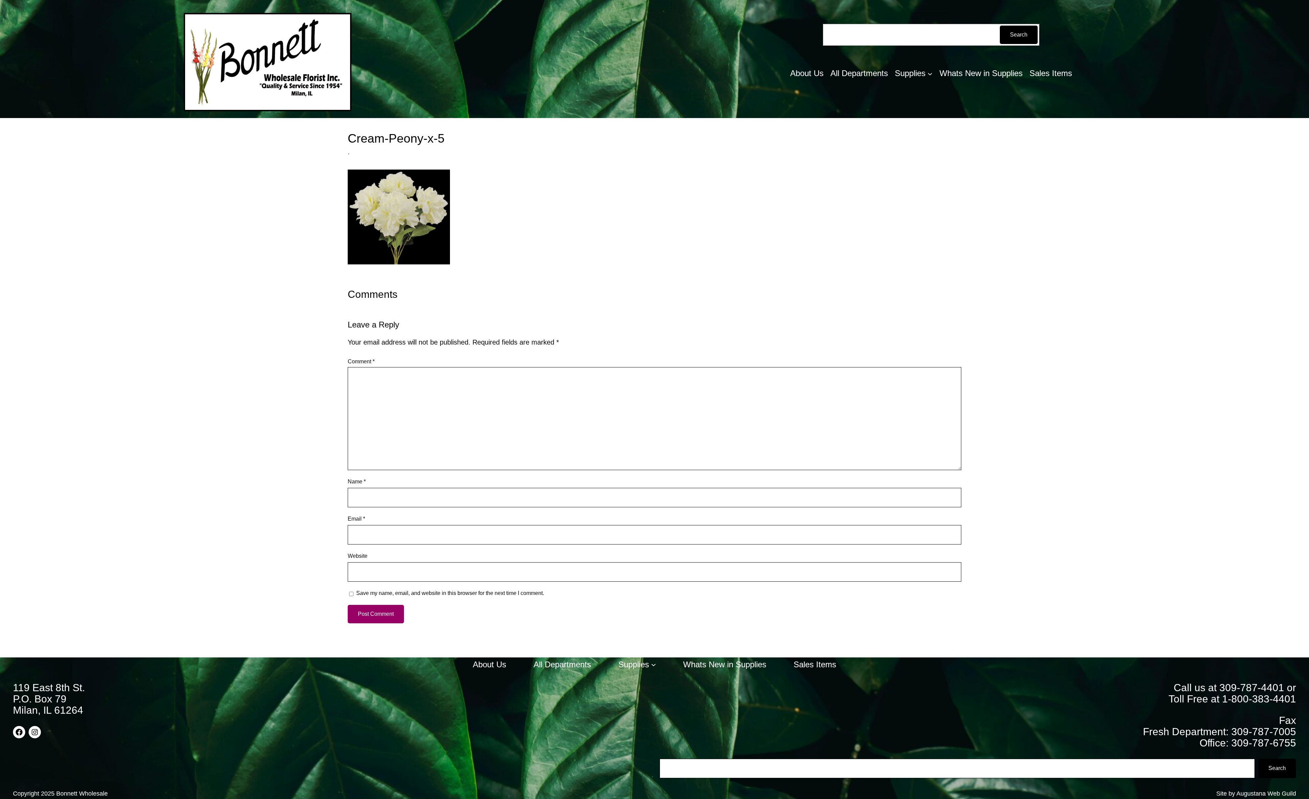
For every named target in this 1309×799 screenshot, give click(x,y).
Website (357, 556)
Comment (361, 361)
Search (1018, 35)
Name (357, 481)
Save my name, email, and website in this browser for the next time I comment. (450, 593)
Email (356, 519)
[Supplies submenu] (930, 73)
